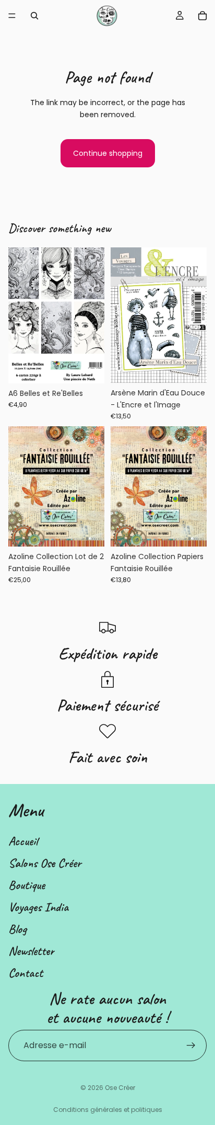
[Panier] (202, 15)
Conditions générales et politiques (107, 1109)
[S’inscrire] (191, 1045)
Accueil (23, 841)
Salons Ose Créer (44, 863)
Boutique (26, 885)
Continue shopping (107, 153)
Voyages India (38, 907)
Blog (17, 929)
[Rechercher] (34, 15)
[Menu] (12, 16)
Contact (25, 973)
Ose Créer (120, 1087)
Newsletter (31, 951)
